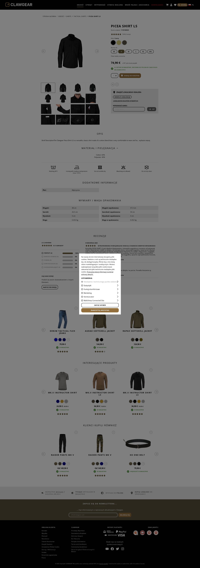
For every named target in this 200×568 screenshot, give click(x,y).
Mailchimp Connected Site (94, 300)
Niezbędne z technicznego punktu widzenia (101, 282)
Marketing (88, 293)
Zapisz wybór (100, 305)
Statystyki (87, 285)
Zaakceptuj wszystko (100, 310)
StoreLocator (89, 297)
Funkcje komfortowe (92, 289)
